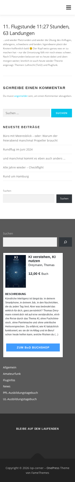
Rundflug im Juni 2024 (18, 149)
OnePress (53, 468)
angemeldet (21, 96)
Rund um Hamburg (16, 176)
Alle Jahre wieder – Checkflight (23, 167)
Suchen (7, 190)
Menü (68, 7)
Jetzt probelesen (39, 281)
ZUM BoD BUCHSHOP (33, 347)
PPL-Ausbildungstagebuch (20, 393)
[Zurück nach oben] (37, 458)
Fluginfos (9, 380)
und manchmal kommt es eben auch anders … (34, 158)
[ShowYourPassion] (32, 439)
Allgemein (9, 367)
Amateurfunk (12, 374)
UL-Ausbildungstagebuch (20, 399)
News (6, 386)
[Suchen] (65, 242)
